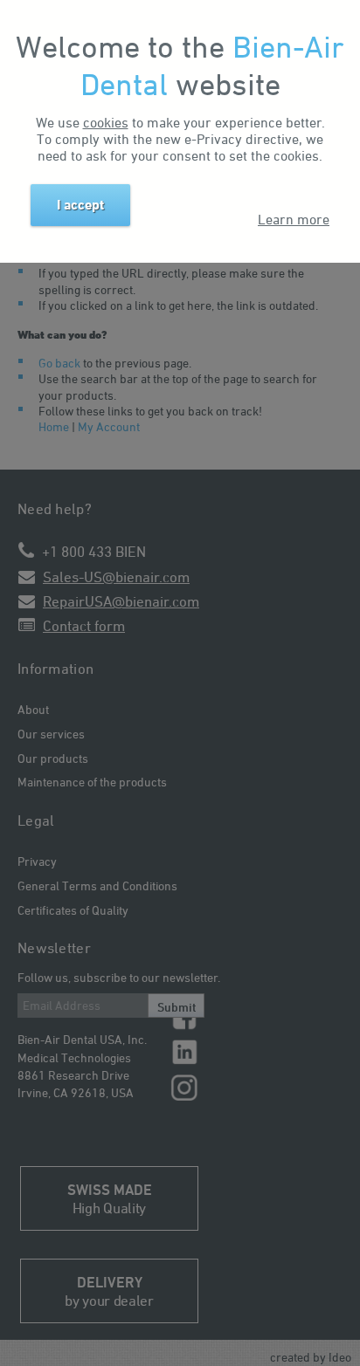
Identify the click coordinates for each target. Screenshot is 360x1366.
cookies (105, 122)
